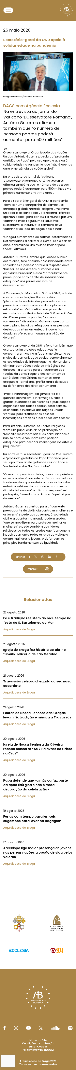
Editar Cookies (38, 1046)
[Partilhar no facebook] (29, 557)
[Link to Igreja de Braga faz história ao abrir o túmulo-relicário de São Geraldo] (38, 652)
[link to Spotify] (70, 1028)
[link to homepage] (66, 10)
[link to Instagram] (16, 1028)
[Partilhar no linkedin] (49, 557)
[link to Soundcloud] (55, 1028)
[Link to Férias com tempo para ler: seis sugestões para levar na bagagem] (38, 819)
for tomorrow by (38, 1049)
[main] (38, 441)
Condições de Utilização (38, 1043)
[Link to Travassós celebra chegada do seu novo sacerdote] (38, 684)
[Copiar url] (56, 557)
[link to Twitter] (41, 1028)
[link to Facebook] (4, 1028)
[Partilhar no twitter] (35, 557)
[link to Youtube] (28, 1028)
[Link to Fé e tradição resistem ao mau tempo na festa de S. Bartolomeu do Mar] (38, 620)
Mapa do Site (38, 1040)
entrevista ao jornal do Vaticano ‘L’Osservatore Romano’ (29, 179)
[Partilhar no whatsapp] (42, 557)
